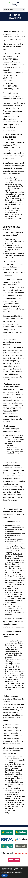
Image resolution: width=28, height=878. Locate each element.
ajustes (20, 872)
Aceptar (4, 875)
